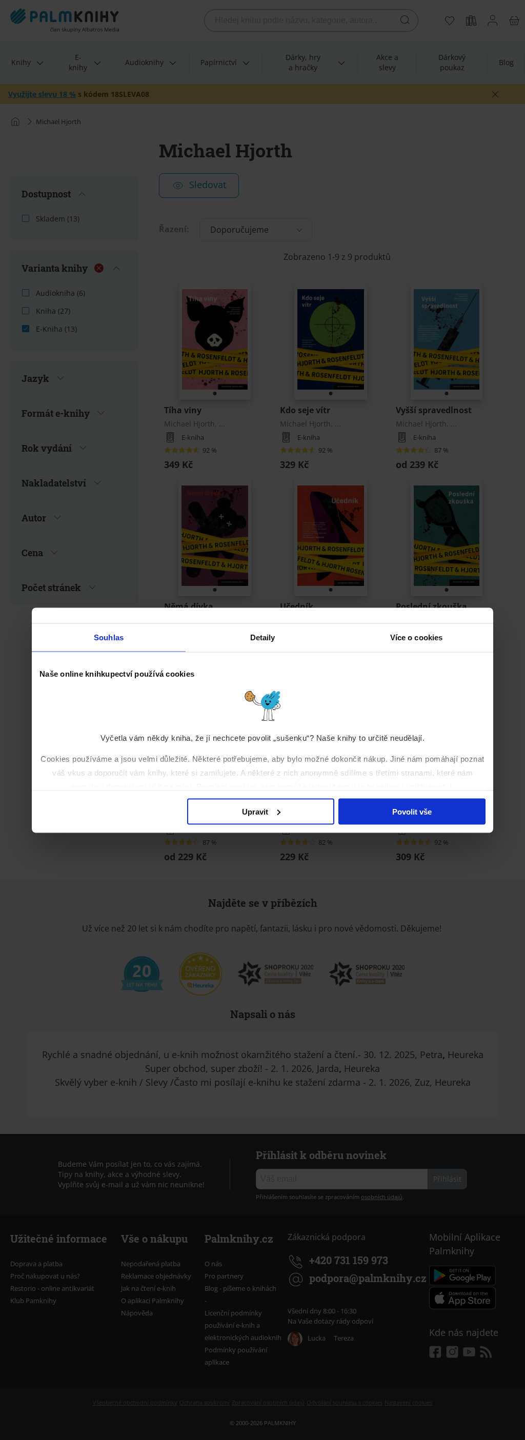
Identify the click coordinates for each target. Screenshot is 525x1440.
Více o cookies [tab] (416, 637)
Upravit (255, 811)
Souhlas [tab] (109, 637)
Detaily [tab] (262, 637)
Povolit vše (412, 811)
